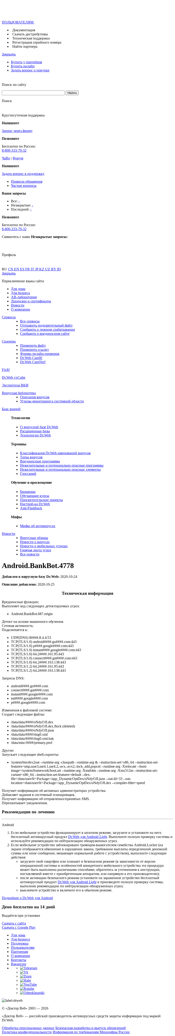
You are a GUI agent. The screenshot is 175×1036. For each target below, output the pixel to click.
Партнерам (19, 952)
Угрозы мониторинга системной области (52, 401)
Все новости (29, 554)
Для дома (18, 289)
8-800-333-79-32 (14, 150)
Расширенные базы (35, 431)
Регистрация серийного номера (36, 42)
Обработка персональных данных (28, 1028)
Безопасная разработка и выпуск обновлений (90, 1028)
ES (22, 269)
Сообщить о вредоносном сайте (44, 334)
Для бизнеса (20, 293)
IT (33, 269)
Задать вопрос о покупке (30, 70)
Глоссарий (28, 474)
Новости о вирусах (35, 542)
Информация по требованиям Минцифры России (91, 1032)
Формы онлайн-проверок (39, 354)
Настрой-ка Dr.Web (35, 504)
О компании (20, 309)
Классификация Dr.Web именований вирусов (55, 453)
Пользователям (22, 947)
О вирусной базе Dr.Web (39, 427)
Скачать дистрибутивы (30, 34)
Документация (23, 30)
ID (59, 269)
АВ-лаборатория (24, 297)
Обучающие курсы (34, 496)
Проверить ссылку (34, 350)
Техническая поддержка (31, 38)
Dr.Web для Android (87, 837)
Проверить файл (33, 345)
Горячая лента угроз (35, 550)
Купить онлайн (23, 66)
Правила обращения (26, 181)
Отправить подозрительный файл (46, 325)
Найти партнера (24, 46)
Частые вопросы (23, 186)
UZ (48, 269)
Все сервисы (30, 321)
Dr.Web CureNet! (33, 362)
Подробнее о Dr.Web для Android (27, 898)
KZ (42, 269)
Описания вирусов (34, 397)
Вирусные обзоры (34, 538)
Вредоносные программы (40, 461)
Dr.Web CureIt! (31, 358)
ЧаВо (6, 158)
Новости (17, 305)
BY (54, 269)
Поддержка (19, 943)
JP (37, 269)
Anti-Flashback (31, 508)
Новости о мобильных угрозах (44, 546)
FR (28, 269)
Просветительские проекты (41, 500)
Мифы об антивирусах (37, 526)
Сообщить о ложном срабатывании (47, 329)
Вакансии (18, 964)
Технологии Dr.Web (35, 435)
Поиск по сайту (14, 85)
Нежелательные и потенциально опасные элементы (60, 469)
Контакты (18, 960)
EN (17, 269)
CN (11, 269)
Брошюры (28, 492)
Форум (18, 158)
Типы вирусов (31, 457)
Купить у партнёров (26, 62)
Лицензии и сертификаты (31, 301)
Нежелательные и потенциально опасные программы (61, 465)
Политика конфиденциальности (27, 1032)
